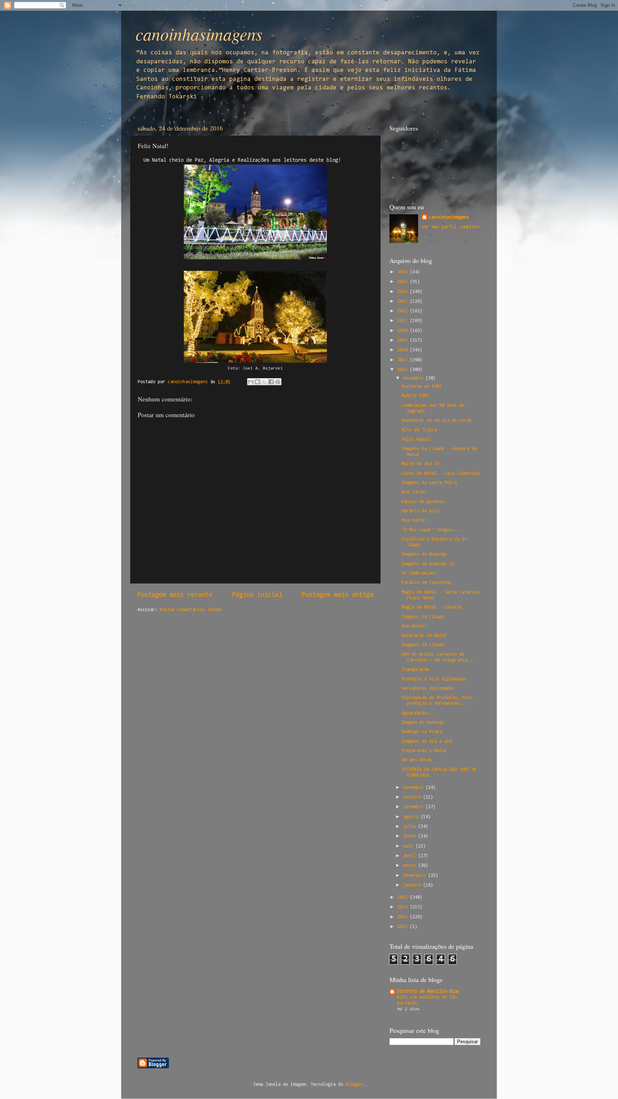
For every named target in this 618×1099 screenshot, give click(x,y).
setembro (414, 807)
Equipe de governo (423, 501)
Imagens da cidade (423, 645)
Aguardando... (418, 713)
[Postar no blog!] (257, 381)
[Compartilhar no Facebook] (271, 381)
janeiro (413, 885)
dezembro (414, 378)
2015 (403, 897)
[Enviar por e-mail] (250, 381)
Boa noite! (414, 520)
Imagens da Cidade (423, 617)
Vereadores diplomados (428, 688)
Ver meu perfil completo (450, 227)
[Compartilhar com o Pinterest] (277, 381)
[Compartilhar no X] (264, 381)
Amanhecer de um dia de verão (437, 420)
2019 (403, 340)
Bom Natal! (414, 626)
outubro (413, 797)
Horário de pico (420, 511)
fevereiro (415, 875)
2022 (403, 311)
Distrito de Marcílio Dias (428, 991)
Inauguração (415, 669)
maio (409, 846)
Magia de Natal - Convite (432, 607)
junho (410, 836)
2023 (403, 301)
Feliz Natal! (417, 439)
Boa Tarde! (414, 492)
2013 (403, 917)
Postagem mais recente (174, 595)
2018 (403, 350)
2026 (403, 272)
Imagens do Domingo (424, 554)
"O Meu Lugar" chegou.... (432, 530)
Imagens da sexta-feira (429, 482)
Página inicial (257, 595)
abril (410, 856)
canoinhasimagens (199, 33)
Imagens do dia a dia (427, 741)
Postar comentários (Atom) (191, 609)
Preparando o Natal (424, 750)
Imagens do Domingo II (428, 564)
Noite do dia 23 (420, 463)
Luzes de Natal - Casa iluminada (440, 473)
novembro (414, 787)
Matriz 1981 (415, 396)
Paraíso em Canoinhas (427, 582)
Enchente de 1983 (422, 386)
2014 (403, 907)
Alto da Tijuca (419, 430)
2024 (403, 291)
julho (410, 826)
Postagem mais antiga (337, 595)
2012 (403, 926)
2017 (403, 360)
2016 (403, 369)
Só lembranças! (419, 573)
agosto (412, 817)
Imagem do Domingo (423, 722)
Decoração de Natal (424, 635)
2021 (403, 320)
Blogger (354, 1084)
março (410, 865)
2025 (403, 281)
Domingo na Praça (422, 731)
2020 (403, 330)
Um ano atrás (417, 760)
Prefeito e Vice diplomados (434, 679)
